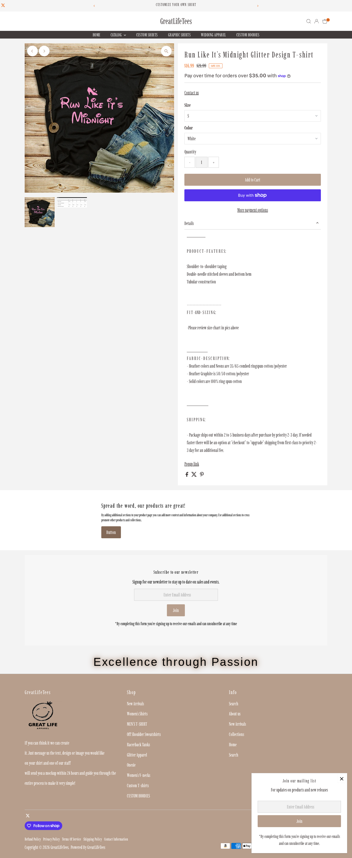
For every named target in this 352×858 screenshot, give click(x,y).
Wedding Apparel (213, 35)
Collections (236, 734)
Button (111, 532)
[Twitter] (3, 5)
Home (96, 35)
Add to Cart (252, 180)
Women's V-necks (138, 775)
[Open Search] (309, 21)
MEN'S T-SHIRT (137, 724)
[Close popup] (341, 778)
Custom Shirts (147, 35)
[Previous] (94, 5)
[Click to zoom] (166, 51)
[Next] (257, 5)
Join (176, 610)
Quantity (190, 152)
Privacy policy (51, 839)
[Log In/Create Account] (316, 21)
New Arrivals (135, 704)
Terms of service (71, 839)
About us (234, 714)
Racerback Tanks (138, 744)
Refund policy (33, 839)
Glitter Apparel (137, 755)
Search (233, 704)
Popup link (191, 463)
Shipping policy (92, 839)
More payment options (252, 210)
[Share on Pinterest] (202, 475)
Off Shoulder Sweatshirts (144, 734)
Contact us (191, 92)
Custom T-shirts (138, 785)
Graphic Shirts (179, 35)
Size (187, 105)
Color (188, 128)
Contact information (116, 839)
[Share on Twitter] (194, 475)
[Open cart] (324, 21)
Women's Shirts (137, 714)
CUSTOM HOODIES (248, 35)
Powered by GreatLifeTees (88, 847)
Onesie (131, 765)
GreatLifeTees (176, 21)
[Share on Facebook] (187, 475)
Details (189, 223)
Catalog (117, 35)
